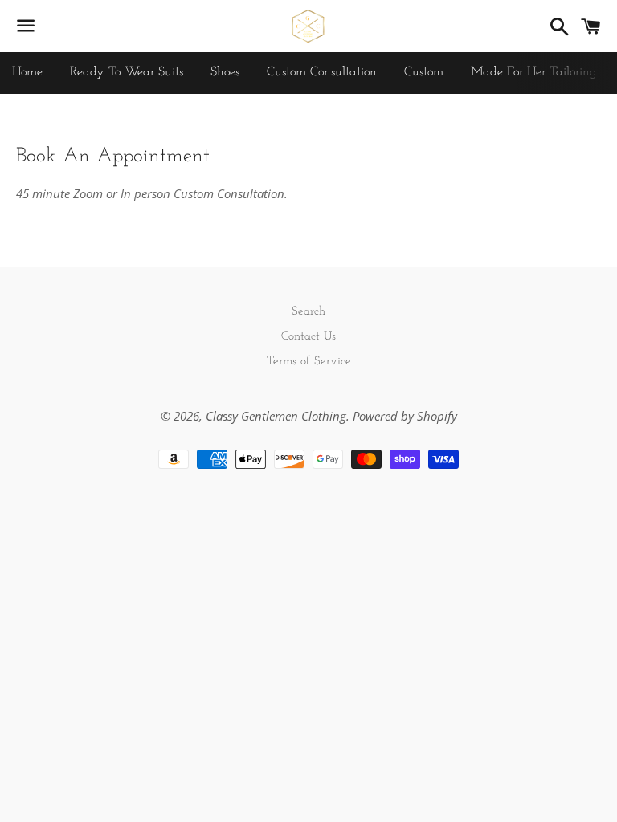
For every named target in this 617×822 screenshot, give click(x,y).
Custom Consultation (322, 72)
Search (308, 312)
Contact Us (308, 337)
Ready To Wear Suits (126, 72)
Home (27, 72)
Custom (423, 72)
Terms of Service (309, 362)
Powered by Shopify (405, 416)
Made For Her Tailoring (534, 72)
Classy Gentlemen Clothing (276, 416)
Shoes (224, 72)
